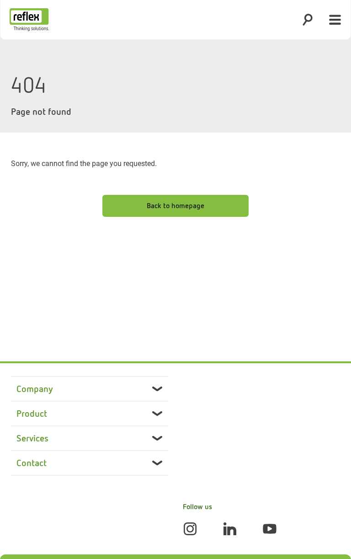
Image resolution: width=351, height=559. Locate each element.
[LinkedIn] (230, 528)
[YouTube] (269, 528)
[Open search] (307, 19)
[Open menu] (335, 19)
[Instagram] (190, 528)
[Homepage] (29, 19)
